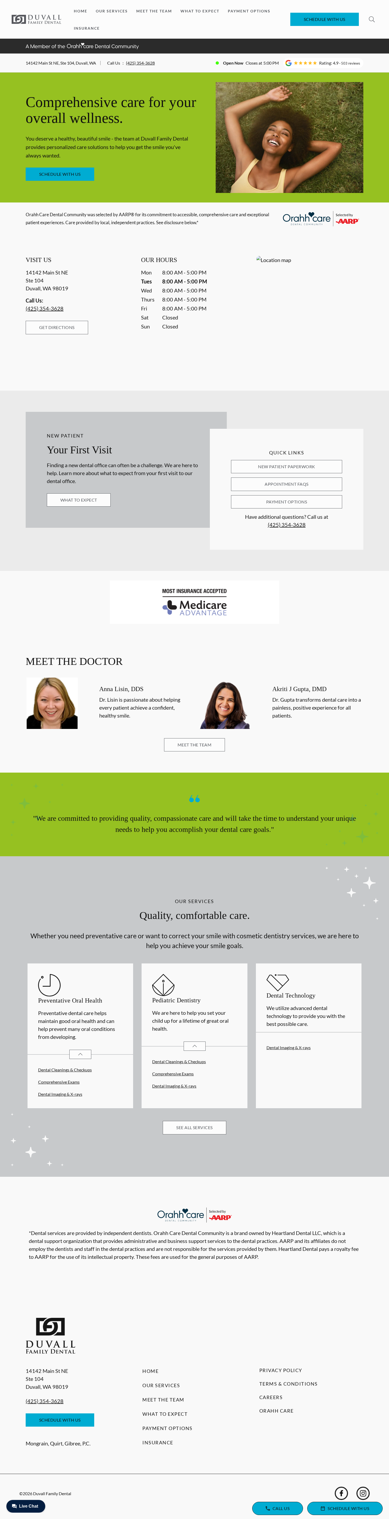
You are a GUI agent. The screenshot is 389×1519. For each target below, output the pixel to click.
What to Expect (199, 11)
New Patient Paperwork (286, 466)
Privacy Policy (280, 1370)
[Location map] (309, 312)
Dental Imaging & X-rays (60, 1094)
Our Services (112, 11)
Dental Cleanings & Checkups (65, 1069)
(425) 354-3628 (140, 62)
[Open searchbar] (371, 19)
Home (80, 11)
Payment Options (249, 11)
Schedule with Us (324, 19)
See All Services (194, 1127)
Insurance (87, 28)
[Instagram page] (363, 1493)
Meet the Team (154, 11)
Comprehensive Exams (59, 1081)
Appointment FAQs (287, 483)
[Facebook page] (341, 1493)
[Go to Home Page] (36, 19)
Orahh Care (276, 1411)
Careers (271, 1397)
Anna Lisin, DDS (121, 689)
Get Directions (57, 327)
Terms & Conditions (288, 1384)
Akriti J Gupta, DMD (299, 689)
